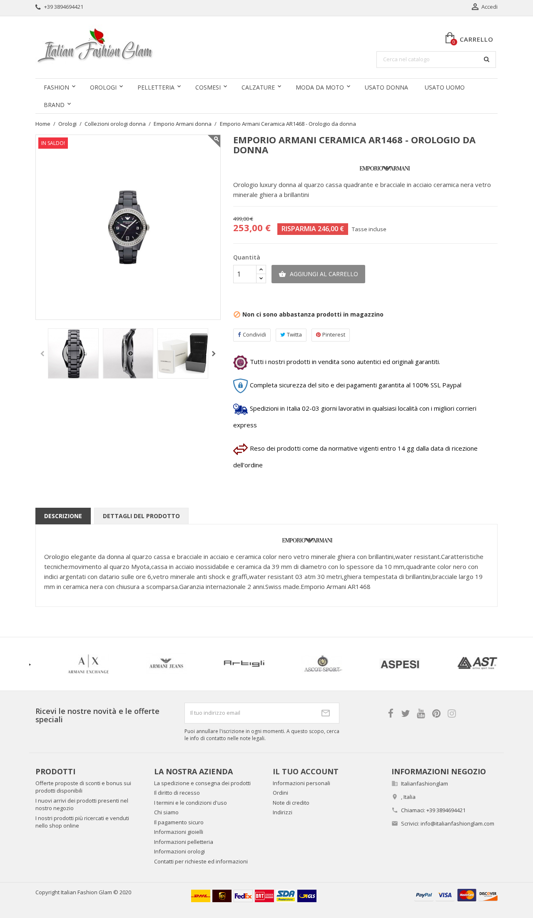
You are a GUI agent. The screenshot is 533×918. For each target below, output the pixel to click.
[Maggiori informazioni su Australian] (482, 664)
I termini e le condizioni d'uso (190, 802)
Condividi (254, 334)
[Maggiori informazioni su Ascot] (93, 664)
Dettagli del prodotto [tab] (141, 516)
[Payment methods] (456, 894)
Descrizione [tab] (63, 516)
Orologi (103, 87)
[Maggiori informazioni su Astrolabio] (326, 664)
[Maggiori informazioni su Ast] (248, 664)
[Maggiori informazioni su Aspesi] (170, 664)
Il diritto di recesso (177, 792)
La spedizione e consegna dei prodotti (202, 783)
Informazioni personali (301, 783)
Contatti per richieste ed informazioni (201, 861)
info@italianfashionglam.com (457, 823)
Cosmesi (208, 87)
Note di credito (291, 802)
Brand (54, 105)
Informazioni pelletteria (183, 842)
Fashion (56, 87)
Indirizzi (282, 812)
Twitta (294, 334)
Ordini (280, 792)
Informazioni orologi (179, 851)
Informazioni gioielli (178, 832)
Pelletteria (155, 87)
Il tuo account (306, 771)
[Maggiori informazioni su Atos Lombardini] (404, 664)
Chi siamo (166, 812)
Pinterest (333, 334)
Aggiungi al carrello (318, 274)
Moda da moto (320, 87)
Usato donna (386, 87)
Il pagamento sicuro (179, 822)
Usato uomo (445, 87)
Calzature (258, 87)
